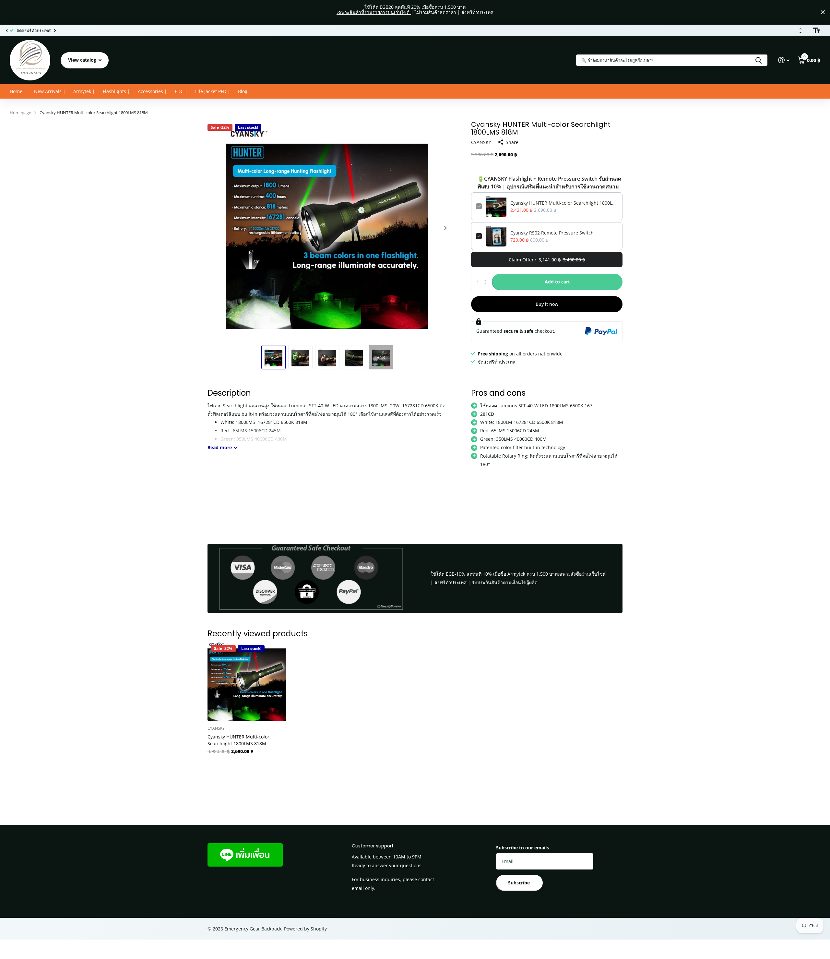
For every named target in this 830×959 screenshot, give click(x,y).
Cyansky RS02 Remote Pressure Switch (552, 233)
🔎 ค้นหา (758, 60)
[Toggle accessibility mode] (816, 30)
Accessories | (152, 91)
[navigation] (6, 30)
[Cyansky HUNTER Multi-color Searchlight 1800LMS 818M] (247, 681)
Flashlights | (116, 91)
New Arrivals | (49, 91)
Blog (242, 91)
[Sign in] (784, 60)
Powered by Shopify (305, 929)
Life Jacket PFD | (212, 91)
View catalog (83, 60)
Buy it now (547, 304)
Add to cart (557, 282)
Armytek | (84, 91)
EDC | (181, 91)
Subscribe (519, 883)
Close (823, 12)
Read (220, 447)
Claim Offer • (547, 260)
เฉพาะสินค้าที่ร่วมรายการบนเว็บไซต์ (374, 12)
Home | (18, 91)
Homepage (20, 112)
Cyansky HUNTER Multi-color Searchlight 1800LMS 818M (564, 203)
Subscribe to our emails (522, 848)
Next (55, 30)
